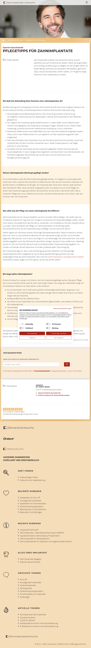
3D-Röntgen (25, 597)
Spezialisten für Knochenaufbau (33, 503)
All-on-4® (23, 579)
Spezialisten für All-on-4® (30, 497)
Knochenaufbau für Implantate (33, 594)
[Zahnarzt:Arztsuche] (19, 429)
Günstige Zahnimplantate (30, 500)
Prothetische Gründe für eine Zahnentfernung (39, 626)
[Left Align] (5, 409)
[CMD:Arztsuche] (13, 449)
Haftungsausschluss (78, 644)
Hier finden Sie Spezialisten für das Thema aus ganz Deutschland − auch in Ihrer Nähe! (42, 371)
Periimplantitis (26, 588)
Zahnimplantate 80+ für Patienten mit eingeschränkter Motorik (46, 541)
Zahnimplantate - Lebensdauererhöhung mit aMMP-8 (42, 533)
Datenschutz (63, 644)
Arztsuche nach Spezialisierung (32, 480)
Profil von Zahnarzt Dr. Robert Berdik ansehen (54, 395)
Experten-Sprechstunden (30, 562)
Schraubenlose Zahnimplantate (33, 614)
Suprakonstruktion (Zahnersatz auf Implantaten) (40, 536)
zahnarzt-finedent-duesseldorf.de (49, 393)
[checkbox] (21, 324)
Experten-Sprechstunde (15, 40)
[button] (3, 19)
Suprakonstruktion (27, 617)
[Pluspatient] (8, 439)
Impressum (52, 644)
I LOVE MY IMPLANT (27, 620)
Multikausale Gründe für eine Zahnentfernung (39, 623)
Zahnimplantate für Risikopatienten (34, 538)
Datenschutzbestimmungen (62, 308)
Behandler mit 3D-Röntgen (31, 512)
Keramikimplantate (28, 585)
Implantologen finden (29, 477)
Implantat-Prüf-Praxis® (29, 530)
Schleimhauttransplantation (31, 506)
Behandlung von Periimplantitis (33, 509)
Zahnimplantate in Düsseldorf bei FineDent (66, 257)
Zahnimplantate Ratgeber (30, 559)
